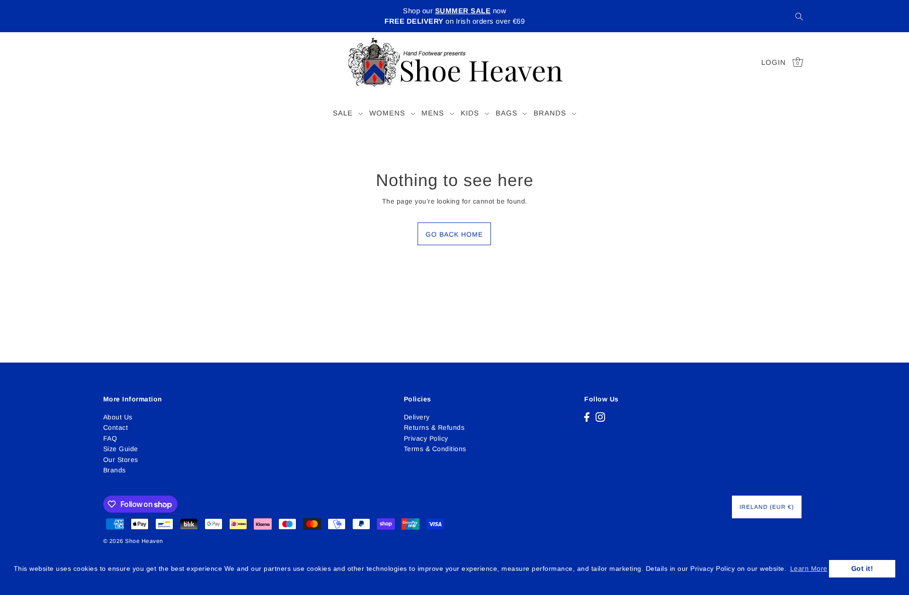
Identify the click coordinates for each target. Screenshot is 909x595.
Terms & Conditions (435, 449)
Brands (114, 470)
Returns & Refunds (434, 427)
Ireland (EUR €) (767, 507)
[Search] (799, 16)
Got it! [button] (862, 568)
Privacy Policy (426, 438)
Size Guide (120, 449)
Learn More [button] (809, 568)
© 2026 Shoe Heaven (133, 541)
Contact (115, 427)
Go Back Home (454, 234)
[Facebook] (586, 417)
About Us (118, 417)
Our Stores (120, 459)
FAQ (110, 438)
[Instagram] (600, 417)
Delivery (417, 417)
